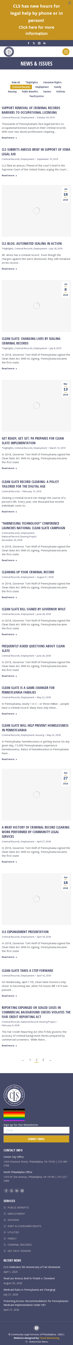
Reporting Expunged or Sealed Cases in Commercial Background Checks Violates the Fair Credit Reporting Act (36, 1012)
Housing (12, 91)
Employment (42, 87)
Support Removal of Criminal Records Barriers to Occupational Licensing (31, 110)
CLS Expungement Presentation (25, 931)
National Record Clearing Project (19, 536)
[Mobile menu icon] (65, 51)
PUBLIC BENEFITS (18, 1207)
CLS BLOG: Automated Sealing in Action (32, 243)
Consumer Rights (52, 82)
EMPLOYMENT (16, 1213)
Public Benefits (30, 91)
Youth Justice (37, 96)
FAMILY (12, 1238)
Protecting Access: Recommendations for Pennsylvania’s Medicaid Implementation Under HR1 (36, 1303)
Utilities (60, 91)
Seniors (47, 91)
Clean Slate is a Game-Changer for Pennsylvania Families (28, 690)
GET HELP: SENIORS (19, 1251)
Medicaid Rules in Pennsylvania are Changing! (29, 1289)
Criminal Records (21, 87)
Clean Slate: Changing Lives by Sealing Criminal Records (31, 341)
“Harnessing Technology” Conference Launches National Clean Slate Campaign (33, 525)
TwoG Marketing (49, 1338)
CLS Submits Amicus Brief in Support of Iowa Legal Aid (36, 151)
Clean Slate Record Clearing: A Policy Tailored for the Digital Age (30, 484)
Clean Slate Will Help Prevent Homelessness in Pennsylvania (35, 727)
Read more (8, 137)
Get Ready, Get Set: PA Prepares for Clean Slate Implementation (33, 440)
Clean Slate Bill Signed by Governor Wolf (34, 609)
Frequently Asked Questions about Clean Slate (33, 648)
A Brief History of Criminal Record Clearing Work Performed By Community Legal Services (35, 832)
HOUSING (13, 1220)
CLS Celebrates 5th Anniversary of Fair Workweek (32, 1267)
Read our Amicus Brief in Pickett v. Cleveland (29, 1278)
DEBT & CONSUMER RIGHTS (24, 1226)
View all (16, 82)
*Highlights (31, 82)
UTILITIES (13, 1232)
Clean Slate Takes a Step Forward (27, 970)
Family (57, 87)
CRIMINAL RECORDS (20, 1244)
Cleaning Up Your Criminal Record (28, 572)
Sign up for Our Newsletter (21, 1124)
